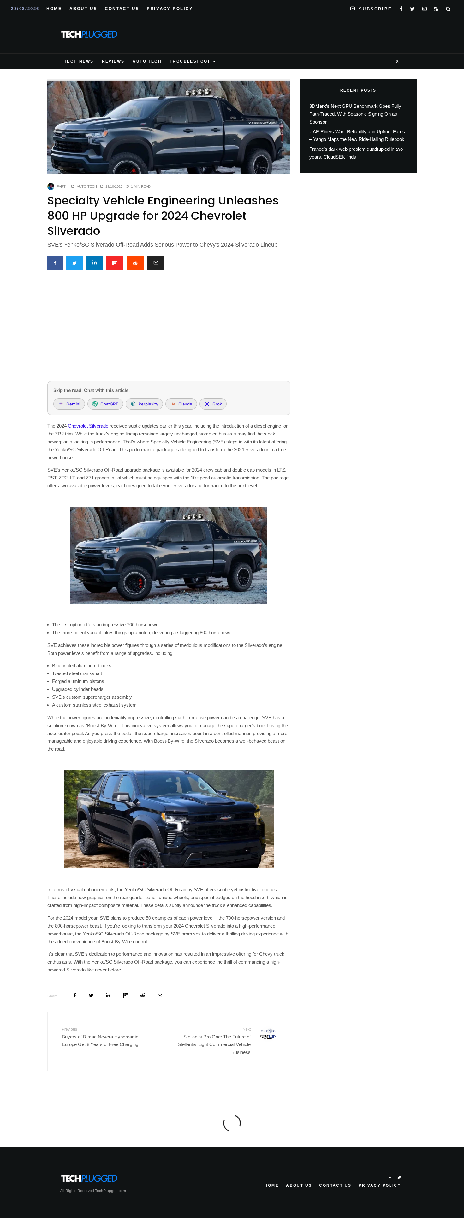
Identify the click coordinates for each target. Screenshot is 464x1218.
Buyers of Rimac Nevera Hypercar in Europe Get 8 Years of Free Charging (100, 1037)
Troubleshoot (190, 61)
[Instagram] (425, 8)
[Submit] (135, 263)
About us (83, 8)
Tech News (79, 61)
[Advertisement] (168, 329)
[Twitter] (412, 8)
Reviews (113, 61)
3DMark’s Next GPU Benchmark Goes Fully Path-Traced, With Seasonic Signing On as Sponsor (355, 114)
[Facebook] (401, 8)
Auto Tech (147, 61)
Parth (62, 186)
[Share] (55, 263)
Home (54, 8)
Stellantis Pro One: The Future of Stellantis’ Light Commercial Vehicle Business (214, 1041)
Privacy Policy (170, 8)
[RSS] (436, 8)
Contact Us (122, 8)
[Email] (155, 263)
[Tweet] (74, 263)
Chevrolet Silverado (88, 426)
